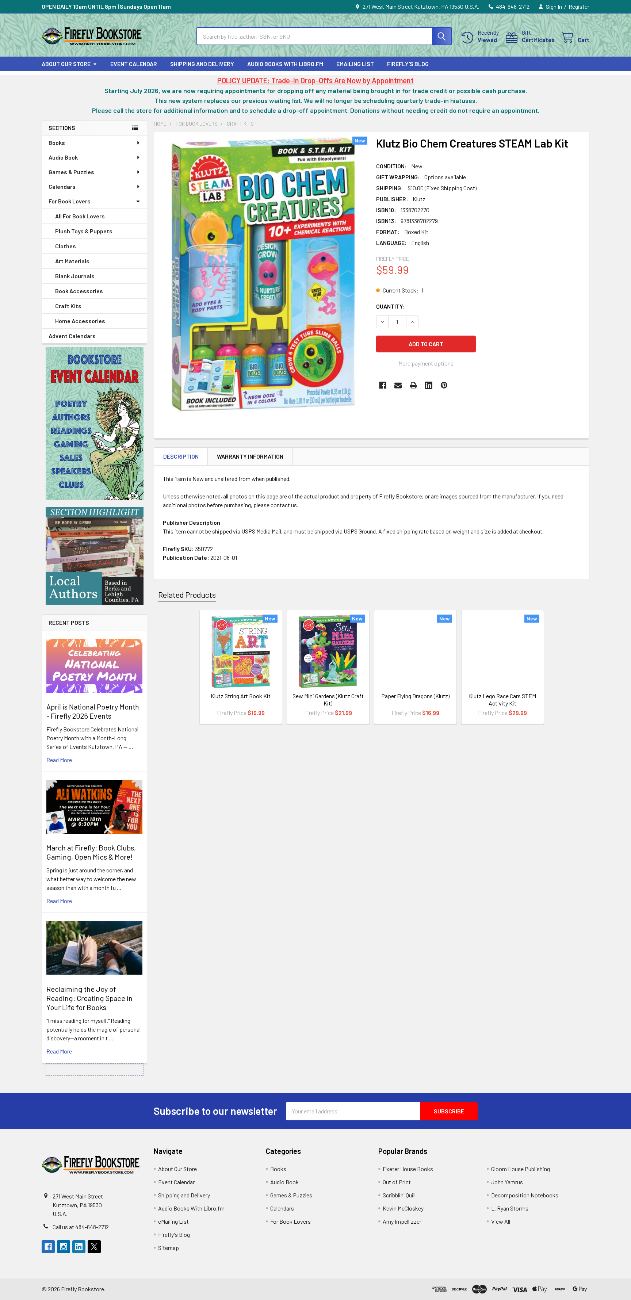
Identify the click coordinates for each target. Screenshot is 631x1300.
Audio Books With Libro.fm (285, 63)
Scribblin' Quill (399, 1195)
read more (59, 759)
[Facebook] (382, 385)
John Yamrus (507, 1181)
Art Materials (72, 260)
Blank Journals (75, 275)
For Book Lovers (70, 201)
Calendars (62, 186)
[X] (94, 1246)
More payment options (426, 363)
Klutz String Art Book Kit (241, 695)
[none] (262, 274)
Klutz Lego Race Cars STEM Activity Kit (502, 699)
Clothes (65, 245)
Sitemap (168, 1247)
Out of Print (397, 1181)
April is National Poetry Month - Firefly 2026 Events (92, 711)
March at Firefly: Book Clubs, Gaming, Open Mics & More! (91, 852)
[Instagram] (63, 1246)
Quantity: (390, 306)
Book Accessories (79, 290)
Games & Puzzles (71, 171)
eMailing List (355, 63)
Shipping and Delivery (202, 63)
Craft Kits (68, 305)
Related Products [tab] (187, 594)
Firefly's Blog (408, 63)
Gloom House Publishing (520, 1168)
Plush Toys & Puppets (83, 231)
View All (500, 1221)
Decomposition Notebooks (524, 1195)
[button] (95, 424)
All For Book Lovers (80, 216)
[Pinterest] (444, 385)
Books (57, 142)
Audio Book (63, 157)
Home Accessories (80, 320)
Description (181, 456)
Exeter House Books (408, 1168)
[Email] (398, 385)
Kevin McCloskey (403, 1208)
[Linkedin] (428, 385)
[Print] (413, 385)
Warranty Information (250, 456)
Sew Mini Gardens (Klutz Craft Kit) (328, 699)
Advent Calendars (72, 335)
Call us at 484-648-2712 (81, 1226)
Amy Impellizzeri (403, 1221)
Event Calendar (133, 63)
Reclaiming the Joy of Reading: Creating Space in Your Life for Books (89, 998)
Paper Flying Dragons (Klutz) (415, 695)
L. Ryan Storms (509, 1208)
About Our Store (66, 63)
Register (579, 6)
